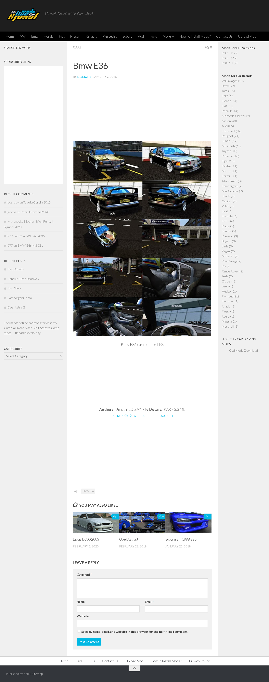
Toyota (226, 151)
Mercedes (109, 36)
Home (10, 36)
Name (81, 601)
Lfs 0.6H (227, 63)
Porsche (227, 156)
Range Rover (230, 271)
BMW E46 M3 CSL (30, 245)
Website (83, 616)
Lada (225, 246)
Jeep (225, 286)
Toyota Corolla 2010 (37, 202)
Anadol (226, 306)
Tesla (225, 276)
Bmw (34, 36)
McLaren (228, 256)
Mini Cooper (230, 191)
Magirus (227, 321)
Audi (141, 36)
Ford (153, 36)
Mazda (226, 171)
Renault (91, 36)
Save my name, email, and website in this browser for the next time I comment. (134, 631)
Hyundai (227, 216)
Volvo (225, 206)
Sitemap (37, 673)
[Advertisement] (142, 111)
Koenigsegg (229, 261)
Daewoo (228, 236)
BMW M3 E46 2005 (31, 236)
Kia (224, 266)
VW (23, 36)
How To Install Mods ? (195, 36)
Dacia (226, 226)
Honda (48, 36)
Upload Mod (247, 36)
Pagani (226, 251)
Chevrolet (228, 131)
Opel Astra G (16, 307)
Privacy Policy (199, 661)
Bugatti (226, 241)
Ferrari (226, 176)
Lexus (226, 221)
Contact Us (224, 36)
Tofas (225, 91)
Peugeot (227, 136)
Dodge (226, 166)
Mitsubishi (228, 146)
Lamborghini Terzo (19, 298)
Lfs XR (226, 53)
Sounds (227, 231)
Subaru (127, 36)
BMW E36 (88, 491)
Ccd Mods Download (243, 350)
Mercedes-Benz (233, 116)
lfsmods (84, 76)
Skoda (226, 196)
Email (149, 601)
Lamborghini (230, 186)
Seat (225, 211)
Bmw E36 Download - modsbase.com (142, 415)
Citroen (227, 281)
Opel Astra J (128, 539)
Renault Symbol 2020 (35, 212)
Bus (92, 661)
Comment (84, 574)
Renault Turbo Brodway (23, 279)
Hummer (228, 301)
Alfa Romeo (229, 181)
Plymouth (228, 296)
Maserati (228, 326)
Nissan (75, 36)
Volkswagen (229, 81)
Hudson (227, 291)
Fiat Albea (14, 288)
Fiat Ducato (15, 269)
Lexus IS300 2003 (86, 539)
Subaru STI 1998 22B (181, 539)
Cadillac (227, 201)
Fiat (62, 36)
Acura (226, 316)
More (167, 36)
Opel (225, 161)
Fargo (226, 311)
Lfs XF (226, 58)
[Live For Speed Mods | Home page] (23, 16)
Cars (77, 47)
